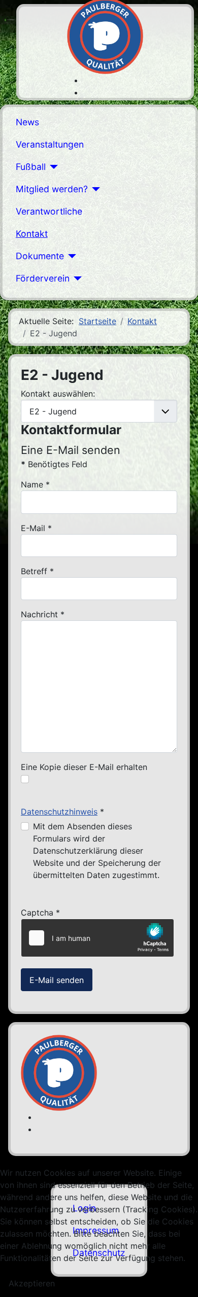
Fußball (31, 166)
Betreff (37, 571)
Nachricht (42, 614)
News (27, 122)
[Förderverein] (76, 278)
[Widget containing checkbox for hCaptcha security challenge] (97, 938)
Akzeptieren (32, 1283)
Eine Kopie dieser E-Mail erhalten (84, 767)
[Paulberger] (105, 35)
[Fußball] (52, 167)
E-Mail (36, 528)
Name (35, 484)
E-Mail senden (56, 980)
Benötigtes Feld (54, 464)
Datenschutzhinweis (59, 812)
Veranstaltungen (50, 144)
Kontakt (32, 233)
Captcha (40, 912)
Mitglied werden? (52, 189)
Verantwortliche (49, 211)
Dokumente (40, 256)
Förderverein (43, 278)
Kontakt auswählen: (58, 394)
